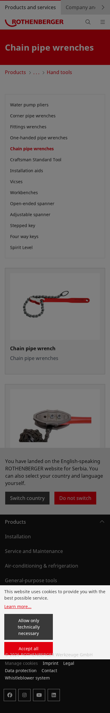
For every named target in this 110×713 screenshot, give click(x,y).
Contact (49, 670)
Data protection (21, 670)
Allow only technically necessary (29, 627)
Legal (68, 663)
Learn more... (17, 606)
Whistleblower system (27, 678)
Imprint (50, 663)
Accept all (28, 648)
